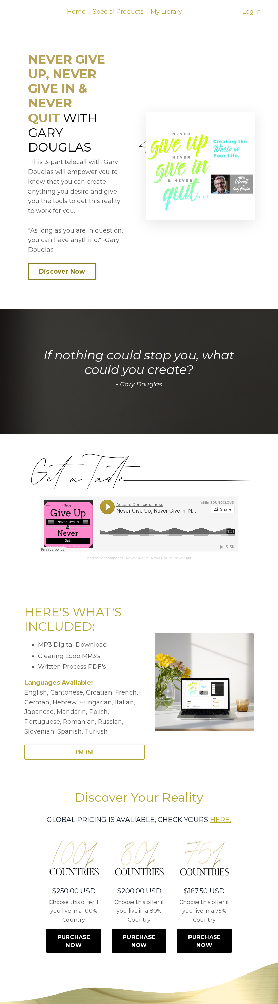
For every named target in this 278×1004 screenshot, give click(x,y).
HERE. (220, 820)
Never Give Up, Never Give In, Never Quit (158, 558)
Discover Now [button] (62, 271)
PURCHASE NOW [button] (74, 940)
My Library (166, 11)
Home (76, 11)
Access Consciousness (105, 558)
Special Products (118, 11)
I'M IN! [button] (85, 752)
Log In (251, 11)
